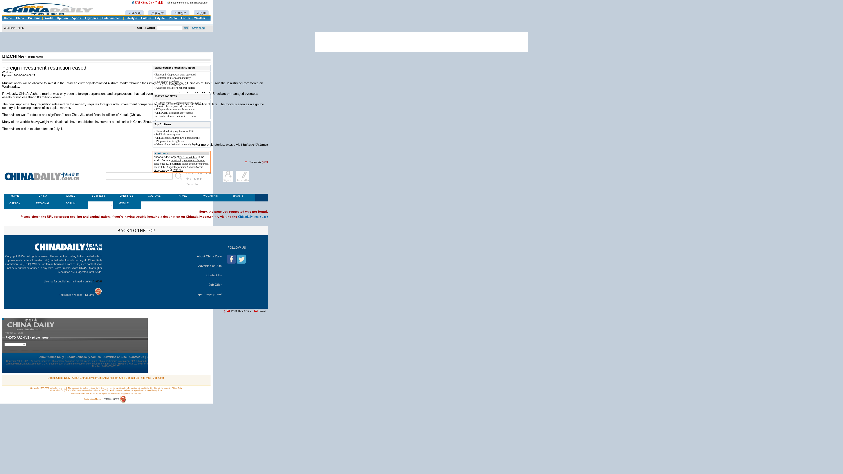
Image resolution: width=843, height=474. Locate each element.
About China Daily (209, 256)
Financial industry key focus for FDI (174, 131)
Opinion (62, 18)
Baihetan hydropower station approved (175, 74)
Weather (199, 18)
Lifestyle (131, 18)
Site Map (146, 377)
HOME (15, 195)
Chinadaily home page (253, 216)
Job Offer (215, 284)
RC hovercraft (173, 163)
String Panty (160, 170)
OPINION (14, 203)
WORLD (71, 195)
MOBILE (124, 203)
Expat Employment (209, 294)
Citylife (160, 18)
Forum (185, 18)
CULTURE (154, 195)
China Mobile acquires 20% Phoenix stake (177, 137)
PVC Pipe (178, 170)
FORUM (71, 203)
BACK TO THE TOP (136, 230)
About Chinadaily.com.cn (87, 377)
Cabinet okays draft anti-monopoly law (175, 144)
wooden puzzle (191, 160)
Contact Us (214, 275)
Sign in (198, 178)
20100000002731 (111, 399)
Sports (76, 18)
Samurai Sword (195, 167)
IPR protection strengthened (169, 141)
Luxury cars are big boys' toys (171, 84)
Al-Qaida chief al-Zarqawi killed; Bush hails (178, 102)
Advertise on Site (210, 266)
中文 (189, 178)
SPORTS (237, 195)
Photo (173, 18)
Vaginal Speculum (176, 167)
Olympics (91, 18)
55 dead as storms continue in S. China (175, 116)
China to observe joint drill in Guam (174, 106)
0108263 (97, 281)
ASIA (209, 173)
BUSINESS (98, 195)
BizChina (34, 18)
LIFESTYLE (126, 195)
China (20, 18)
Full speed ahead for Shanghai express (175, 87)
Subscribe (192, 184)
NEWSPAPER (98, 203)
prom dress (202, 163)
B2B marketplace (188, 157)
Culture (146, 18)
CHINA (43, 195)
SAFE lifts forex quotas (167, 134)
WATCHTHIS (210, 195)
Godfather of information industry (173, 77)
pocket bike (160, 167)
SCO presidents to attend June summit (175, 109)
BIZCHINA (13, 56)
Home (8, 18)
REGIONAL (43, 203)
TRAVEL (182, 195)
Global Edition (194, 173)
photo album (188, 163)
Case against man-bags (167, 81)
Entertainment (111, 18)
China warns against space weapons (174, 112)
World (49, 18)
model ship (176, 160)
